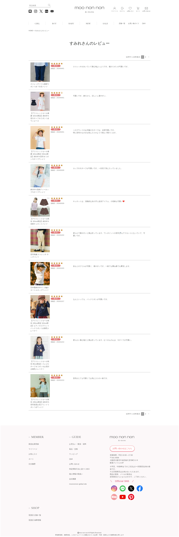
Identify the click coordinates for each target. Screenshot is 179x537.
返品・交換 (73, 449)
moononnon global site (78, 484)
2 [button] (145, 57)
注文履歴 (32, 464)
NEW (88, 23)
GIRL (37, 23)
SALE (105, 23)
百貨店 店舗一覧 (35, 515)
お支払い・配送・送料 (77, 444)
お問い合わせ (74, 464)
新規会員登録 (34, 444)
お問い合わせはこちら (122, 448)
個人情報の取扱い (76, 474)
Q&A (144, 23)
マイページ (33, 449)
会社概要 (72, 479)
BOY (54, 23)
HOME (31, 31)
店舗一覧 (122, 23)
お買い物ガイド (133, 23)
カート (31, 459)
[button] (148, 57)
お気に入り (33, 454)
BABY (71, 23)
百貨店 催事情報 (35, 520)
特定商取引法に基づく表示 (79, 469)
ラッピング (73, 454)
